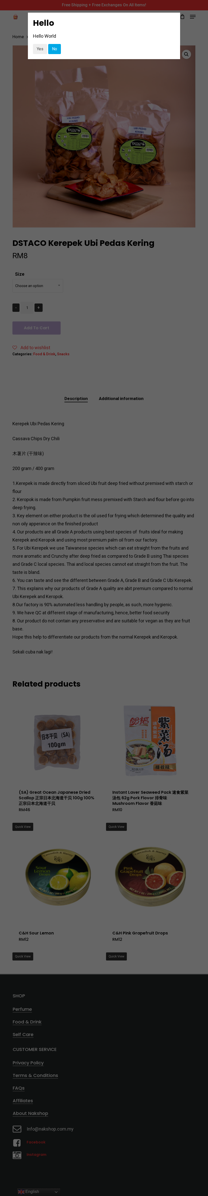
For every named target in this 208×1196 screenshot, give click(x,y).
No (54, 48)
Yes (40, 48)
